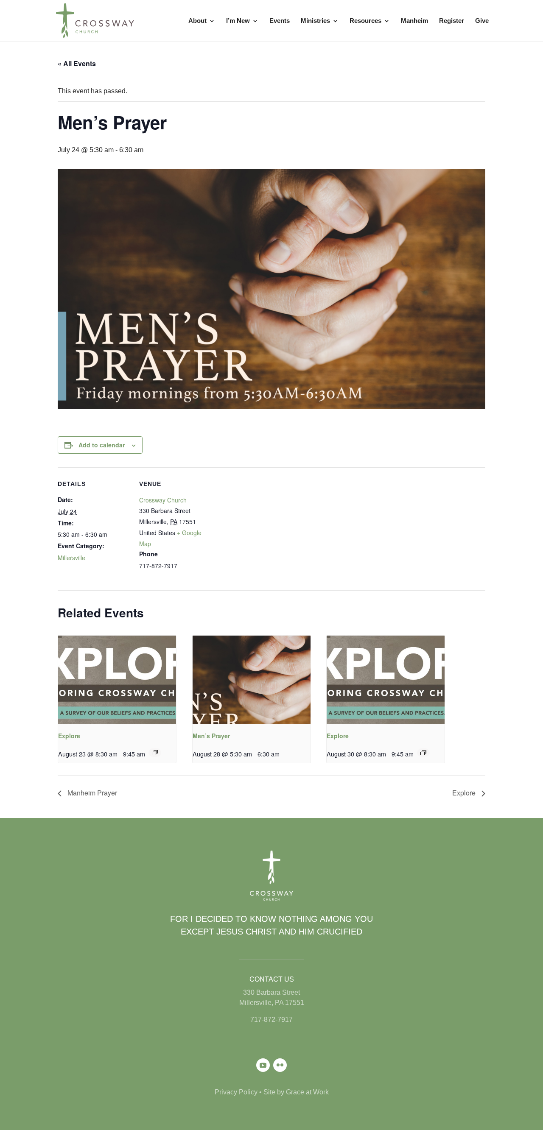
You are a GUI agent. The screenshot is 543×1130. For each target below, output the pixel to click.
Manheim (414, 21)
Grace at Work (307, 1092)
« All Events (77, 63)
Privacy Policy (236, 1092)
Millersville (71, 557)
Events (279, 21)
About (197, 21)
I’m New (238, 21)
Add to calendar (101, 445)
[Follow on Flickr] (280, 1065)
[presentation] (117, 680)
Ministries (315, 21)
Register (451, 21)
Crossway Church (163, 500)
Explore (69, 735)
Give (482, 21)
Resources (365, 21)
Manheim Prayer (91, 793)
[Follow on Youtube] (263, 1065)
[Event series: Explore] (155, 752)
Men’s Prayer (211, 735)
